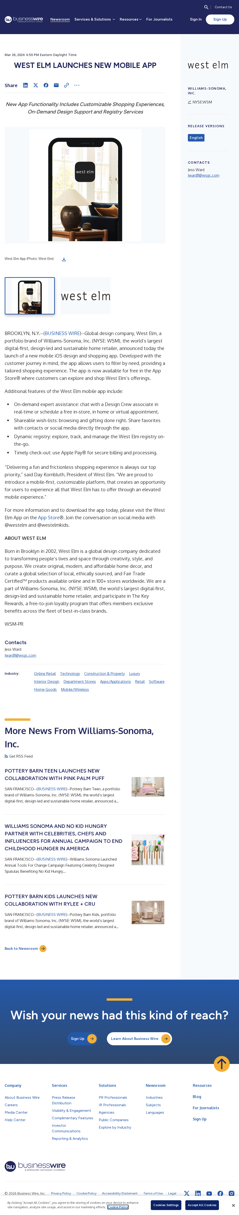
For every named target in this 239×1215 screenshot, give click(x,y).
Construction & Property (104, 673)
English (196, 138)
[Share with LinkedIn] (25, 85)
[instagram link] (231, 1193)
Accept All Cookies (202, 1205)
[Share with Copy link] (66, 85)
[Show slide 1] (30, 295)
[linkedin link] (198, 1193)
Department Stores (79, 681)
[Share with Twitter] (35, 85)
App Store (49, 517)
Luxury (134, 673)
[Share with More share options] (77, 85)
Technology (70, 673)
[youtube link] (209, 1193)
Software (157, 681)
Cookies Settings (166, 1205)
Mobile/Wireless (75, 689)
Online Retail (45, 673)
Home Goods (45, 689)
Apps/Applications (115, 681)
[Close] (233, 1205)
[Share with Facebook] (46, 85)
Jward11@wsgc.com (20, 655)
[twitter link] (187, 1193)
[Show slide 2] (85, 295)
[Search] (206, 7)
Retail (140, 681)
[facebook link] (220, 1193)
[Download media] (64, 259)
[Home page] (24, 19)
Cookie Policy (118, 1207)
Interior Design (46, 681)
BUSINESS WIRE (62, 333)
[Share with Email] (56, 85)
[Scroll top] (222, 1064)
